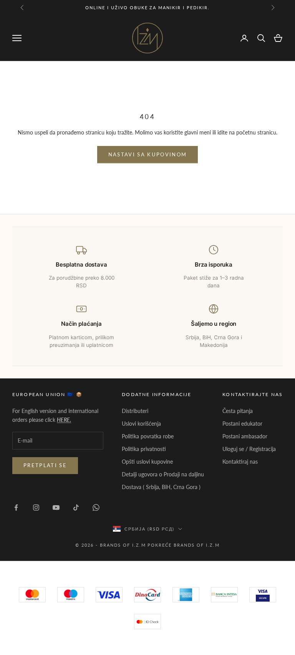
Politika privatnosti (144, 449)
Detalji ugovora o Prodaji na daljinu (163, 474)
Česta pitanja (237, 411)
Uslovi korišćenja (141, 423)
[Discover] (262, 594)
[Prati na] (16, 507)
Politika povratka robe (148, 436)
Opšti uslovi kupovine (147, 461)
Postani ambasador (244, 436)
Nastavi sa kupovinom (147, 154)
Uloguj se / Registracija (249, 449)
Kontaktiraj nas (240, 461)
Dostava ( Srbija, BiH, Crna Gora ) (161, 487)
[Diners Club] (224, 594)
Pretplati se (45, 465)
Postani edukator (242, 423)
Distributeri (135, 411)
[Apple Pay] (147, 621)
